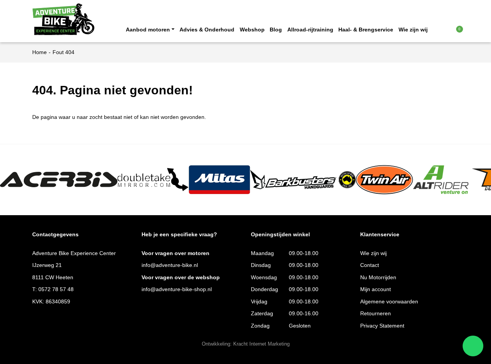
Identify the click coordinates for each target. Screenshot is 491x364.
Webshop (252, 30)
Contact (369, 265)
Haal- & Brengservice (365, 30)
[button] (444, 29)
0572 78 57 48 (56, 289)
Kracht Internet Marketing (261, 344)
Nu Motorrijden (378, 277)
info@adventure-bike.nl (170, 265)
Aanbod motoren (148, 30)
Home (39, 52)
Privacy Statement (382, 326)
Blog (276, 30)
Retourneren (375, 313)
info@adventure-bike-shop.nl (177, 289)
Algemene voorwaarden (389, 302)
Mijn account (375, 289)
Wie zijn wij (413, 30)
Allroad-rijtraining (310, 30)
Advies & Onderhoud (207, 30)
